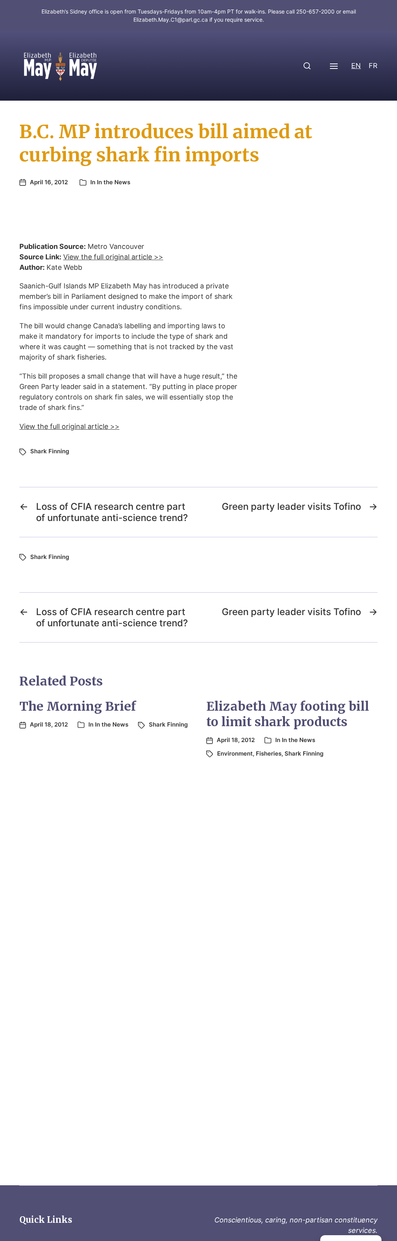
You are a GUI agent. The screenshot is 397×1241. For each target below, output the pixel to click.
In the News (113, 182)
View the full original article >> (113, 257)
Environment (235, 753)
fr (373, 66)
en (356, 66)
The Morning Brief (77, 706)
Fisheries (268, 753)
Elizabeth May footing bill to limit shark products (287, 714)
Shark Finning (49, 451)
